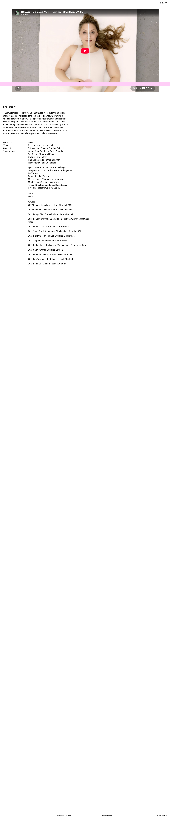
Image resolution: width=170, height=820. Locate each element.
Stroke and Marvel (47, 154)
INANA (31, 196)
